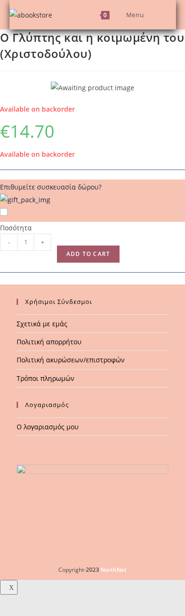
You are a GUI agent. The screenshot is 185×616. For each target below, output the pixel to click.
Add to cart (88, 254)
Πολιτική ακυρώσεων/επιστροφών (71, 359)
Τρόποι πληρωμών (45, 378)
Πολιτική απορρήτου (49, 341)
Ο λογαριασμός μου (48, 426)
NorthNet (114, 570)
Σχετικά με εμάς (42, 323)
